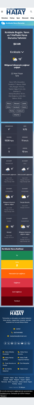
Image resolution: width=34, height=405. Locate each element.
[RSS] (28, 343)
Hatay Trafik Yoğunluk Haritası (23, 358)
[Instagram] (15, 343)
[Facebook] (5, 343)
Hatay (12, 18)
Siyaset (5, 380)
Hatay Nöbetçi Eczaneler (8, 353)
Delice (9, 107)
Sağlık (11, 380)
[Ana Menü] (2, 12)
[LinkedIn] (18, 343)
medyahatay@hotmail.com (18, 336)
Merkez (12, 111)
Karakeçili (16, 107)
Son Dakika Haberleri (7, 370)
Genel (20, 384)
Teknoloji (4, 382)
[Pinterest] (12, 343)
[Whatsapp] (25, 343)
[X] (8, 343)
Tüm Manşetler (24, 363)
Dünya (28, 378)
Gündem (4, 18)
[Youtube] (22, 343)
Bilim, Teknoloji (13, 382)
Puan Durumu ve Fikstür (9, 364)
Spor (18, 18)
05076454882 (18, 332)
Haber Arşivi (24, 369)
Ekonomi (25, 18)
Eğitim (28, 380)
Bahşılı (9, 103)
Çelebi (24, 103)
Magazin (16, 380)
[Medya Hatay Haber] (16, 11)
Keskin (24, 107)
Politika (14, 384)
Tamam (3, 396)
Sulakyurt (20, 111)
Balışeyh (16, 103)
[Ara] (31, 12)
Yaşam (22, 380)
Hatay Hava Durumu (23, 353)
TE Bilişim (22, 387)
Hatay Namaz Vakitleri (8, 358)
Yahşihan (16, 115)
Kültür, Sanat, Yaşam (25, 382)
